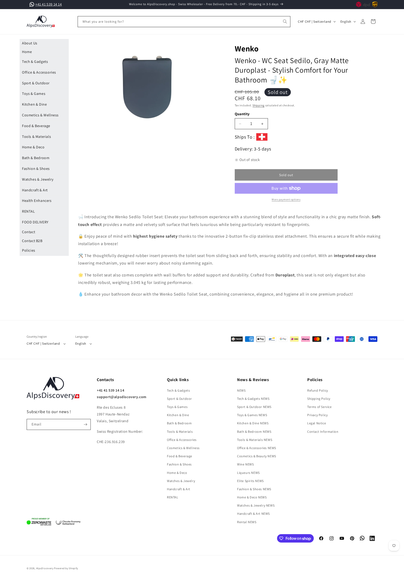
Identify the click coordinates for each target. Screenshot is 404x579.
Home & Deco (33, 147)
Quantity (242, 113)
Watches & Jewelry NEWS (255, 505)
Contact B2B (32, 240)
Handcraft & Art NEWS (253, 513)
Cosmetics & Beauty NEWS (256, 456)
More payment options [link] (286, 199)
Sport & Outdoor (36, 83)
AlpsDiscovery (45, 568)
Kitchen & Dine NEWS (252, 423)
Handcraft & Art (35, 190)
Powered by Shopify (66, 568)
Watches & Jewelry (37, 179)
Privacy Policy (317, 415)
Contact (28, 231)
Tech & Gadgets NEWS (253, 399)
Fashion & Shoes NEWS (254, 489)
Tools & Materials (36, 136)
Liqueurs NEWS (248, 473)
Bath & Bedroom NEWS (254, 431)
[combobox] (184, 21)
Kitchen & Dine (34, 104)
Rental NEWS (246, 522)
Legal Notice (316, 423)
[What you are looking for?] (285, 21)
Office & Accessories (39, 72)
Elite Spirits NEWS (250, 481)
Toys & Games (33, 93)
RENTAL (28, 211)
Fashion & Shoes (36, 168)
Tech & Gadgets (35, 61)
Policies (28, 250)
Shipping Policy (318, 399)
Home (27, 51)
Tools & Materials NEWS (254, 440)
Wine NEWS (245, 464)
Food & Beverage (36, 125)
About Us (29, 43)
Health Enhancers (37, 200)
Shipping (258, 105)
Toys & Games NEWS (252, 415)
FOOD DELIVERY (35, 222)
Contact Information (322, 431)
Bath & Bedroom (35, 157)
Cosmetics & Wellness (40, 115)
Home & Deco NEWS (252, 497)
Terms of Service (319, 407)
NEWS (241, 390)
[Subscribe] (85, 424)
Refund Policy (317, 390)
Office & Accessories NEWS (256, 448)
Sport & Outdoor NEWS (254, 407)
